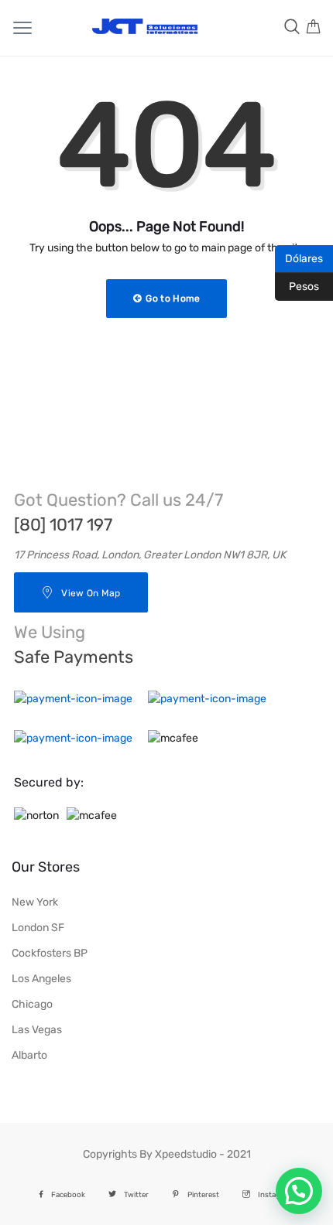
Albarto (29, 1055)
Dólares (299, 257)
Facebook (68, 1194)
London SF (38, 927)
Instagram (276, 1194)
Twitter (136, 1194)
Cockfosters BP (50, 953)
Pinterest (203, 1194)
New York (35, 902)
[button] (299, 1191)
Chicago (32, 1004)
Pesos (297, 285)
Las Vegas (37, 1029)
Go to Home (171, 298)
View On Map (90, 593)
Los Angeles (41, 978)
